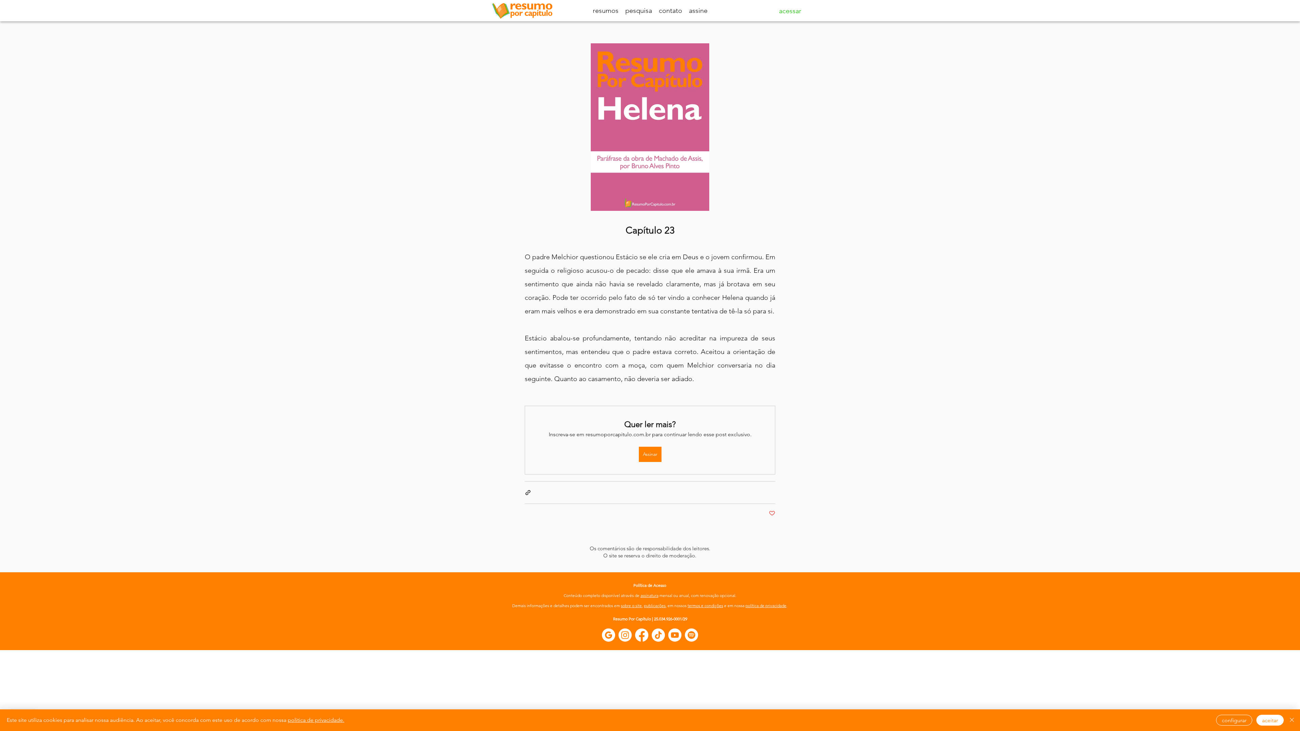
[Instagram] (625, 635)
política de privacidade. (316, 720)
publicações (655, 605)
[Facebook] (641, 635)
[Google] (608, 635)
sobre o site (631, 605)
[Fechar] (1292, 720)
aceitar (1270, 720)
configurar (1234, 720)
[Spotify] (691, 635)
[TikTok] (658, 635)
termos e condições (705, 605)
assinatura (649, 595)
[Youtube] (674, 635)
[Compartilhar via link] (528, 492)
